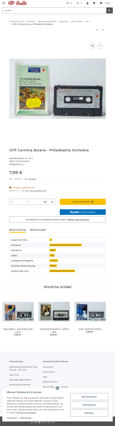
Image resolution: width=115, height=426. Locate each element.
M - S (22, 164)
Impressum (12, 417)
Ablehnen (89, 413)
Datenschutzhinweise (26, 412)
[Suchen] (109, 10)
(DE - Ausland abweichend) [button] (36, 190)
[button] (87, 3)
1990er (52, 250)
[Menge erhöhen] (52, 202)
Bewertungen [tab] (38, 229)
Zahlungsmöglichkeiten (20, 379)
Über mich (14, 375)
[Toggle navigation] (3, 1)
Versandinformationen (19, 384)
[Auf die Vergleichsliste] (92, 46)
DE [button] (67, 3)
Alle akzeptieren (89, 396)
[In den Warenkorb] (11, 38)
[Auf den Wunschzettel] (100, 46)
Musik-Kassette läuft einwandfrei (62, 271)
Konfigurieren (89, 405)
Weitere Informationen (78, 219)
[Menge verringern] (12, 202)
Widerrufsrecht (50, 381)
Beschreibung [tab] (17, 229)
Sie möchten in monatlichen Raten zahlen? (57, 219)
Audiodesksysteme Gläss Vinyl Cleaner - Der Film (23, 368)
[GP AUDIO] (17, 3)
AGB (45, 376)
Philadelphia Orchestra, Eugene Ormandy (65, 245)
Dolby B (53, 266)
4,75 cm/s (53, 261)
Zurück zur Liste (17, 21)
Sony (52, 255)
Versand (32, 179)
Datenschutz (26, 417)
